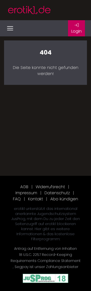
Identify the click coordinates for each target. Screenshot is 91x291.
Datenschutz (57, 193)
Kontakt (35, 199)
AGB (24, 187)
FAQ (17, 199)
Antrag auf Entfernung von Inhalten (45, 248)
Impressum (26, 193)
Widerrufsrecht (50, 187)
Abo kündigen (64, 199)
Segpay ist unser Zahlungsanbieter (46, 266)
